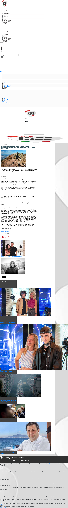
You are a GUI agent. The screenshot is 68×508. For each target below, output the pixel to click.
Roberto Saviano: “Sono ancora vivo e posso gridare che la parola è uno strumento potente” (8, 420)
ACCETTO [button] (1, 464)
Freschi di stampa (6, 16)
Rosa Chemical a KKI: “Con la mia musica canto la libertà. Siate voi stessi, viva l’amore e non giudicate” (8, 371)
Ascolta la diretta (2, 71)
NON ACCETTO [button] (5, 464)
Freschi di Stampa (6, 19)
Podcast (3, 18)
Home (3, 7)
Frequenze (5, 12)
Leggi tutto (51, 463)
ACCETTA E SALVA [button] (3, 507)
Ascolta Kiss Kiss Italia (7, 13)
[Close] (34, 134)
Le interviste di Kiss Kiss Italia (7, 20)
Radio (3, 8)
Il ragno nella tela (4, 237)
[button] (22, 24)
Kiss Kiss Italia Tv (4, 23)
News (3, 14)
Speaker (5, 9)
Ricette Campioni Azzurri (7, 21)
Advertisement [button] (2, 501)
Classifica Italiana (4, 22)
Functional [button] (1, 490)
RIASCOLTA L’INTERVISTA (5, 231)
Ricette (4, 17)
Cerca (1, 53)
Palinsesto (5, 11)
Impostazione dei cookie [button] (56, 463)
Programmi (5, 10)
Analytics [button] (1, 497)
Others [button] (1, 504)
